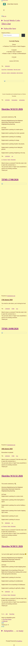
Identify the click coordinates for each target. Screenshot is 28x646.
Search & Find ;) (5, 32)
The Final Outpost (7, 619)
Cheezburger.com (11, 295)
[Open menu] (4, 10)
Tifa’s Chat (6, 23)
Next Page (11, 614)
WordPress (19, 641)
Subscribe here (10, 28)
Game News (4, 69)
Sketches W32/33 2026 (12, 109)
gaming (8, 72)
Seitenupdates (10, 69)
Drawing (5, 159)
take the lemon (20, 72)
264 (7, 614)
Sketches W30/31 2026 (12, 546)
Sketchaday (13, 159)
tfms (17, 308)
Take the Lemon (17, 69)
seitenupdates (13, 72)
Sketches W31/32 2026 (12, 476)
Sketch (8, 159)
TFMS (13, 308)
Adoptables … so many (13, 631)
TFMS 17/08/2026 (9, 179)
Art (12, 156)
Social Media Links (12, 20)
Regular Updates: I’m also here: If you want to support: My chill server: (10, 20)
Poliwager (5, 621)
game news (3, 72)
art (2, 159)
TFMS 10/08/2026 (9, 328)
